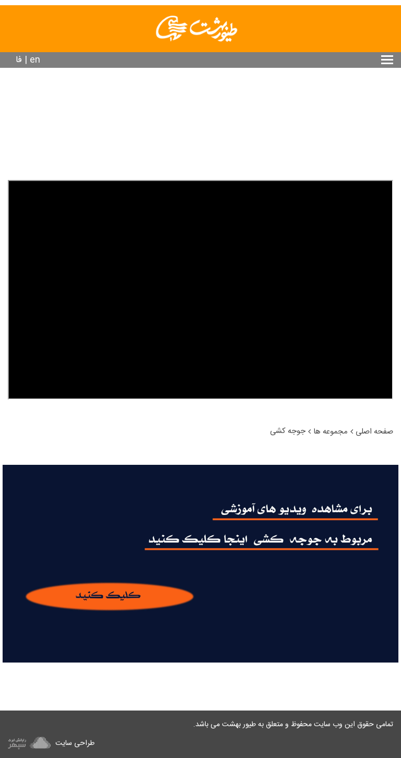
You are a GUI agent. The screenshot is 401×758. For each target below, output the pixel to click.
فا (19, 60)
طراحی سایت (74, 743)
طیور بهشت (239, 724)
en (35, 60)
